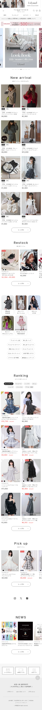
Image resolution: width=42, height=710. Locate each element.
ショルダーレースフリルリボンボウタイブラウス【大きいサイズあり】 (30, 221)
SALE (37, 15)
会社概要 (11, 700)
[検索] (34, 10)
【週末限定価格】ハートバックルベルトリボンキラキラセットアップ (10, 419)
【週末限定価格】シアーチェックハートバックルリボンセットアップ (10, 453)
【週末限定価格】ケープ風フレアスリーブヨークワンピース (27, 575)
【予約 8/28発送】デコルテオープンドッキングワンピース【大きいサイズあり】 (30, 150)
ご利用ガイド (10, 691)
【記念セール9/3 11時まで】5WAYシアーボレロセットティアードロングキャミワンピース (30, 486)
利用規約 (31, 700)
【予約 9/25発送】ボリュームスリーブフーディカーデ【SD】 (30, 114)
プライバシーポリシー (21, 702)
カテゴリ (26, 15)
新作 (5, 15)
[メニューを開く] (3, 11)
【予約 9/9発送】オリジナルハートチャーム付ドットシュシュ (10, 186)
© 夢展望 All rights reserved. (21, 705)
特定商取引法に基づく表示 (21, 700)
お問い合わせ (31, 691)
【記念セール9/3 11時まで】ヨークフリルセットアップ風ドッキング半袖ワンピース (30, 520)
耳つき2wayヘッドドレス (27, 273)
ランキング (15, 15)
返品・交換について (21, 691)
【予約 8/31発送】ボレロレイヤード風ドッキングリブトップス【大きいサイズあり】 (30, 186)
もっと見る (21, 230)
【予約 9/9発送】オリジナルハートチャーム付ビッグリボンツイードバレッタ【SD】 (10, 221)
